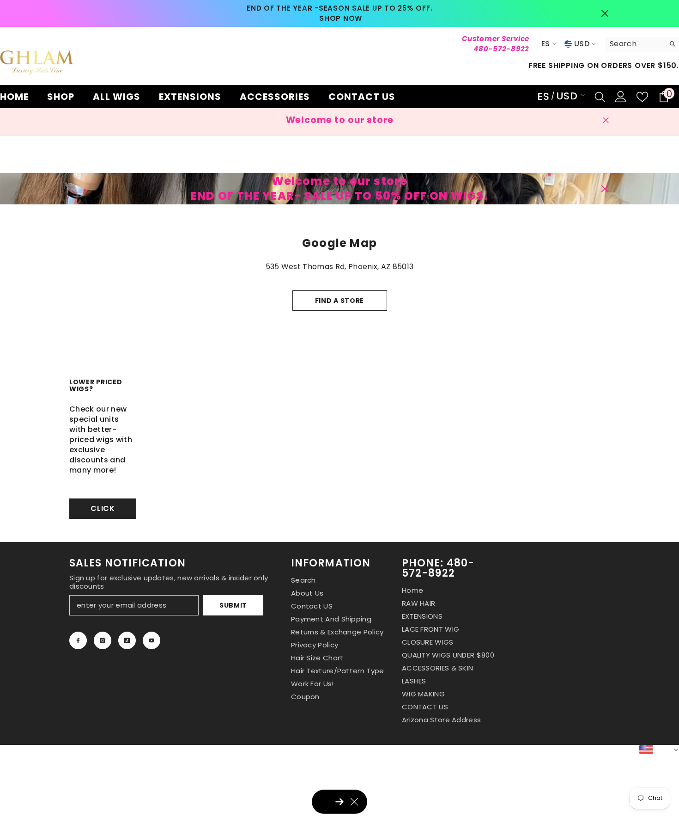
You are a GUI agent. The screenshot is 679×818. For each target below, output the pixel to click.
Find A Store (339, 300)
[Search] (642, 44)
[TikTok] (127, 640)
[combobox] (635, 44)
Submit (233, 605)
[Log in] (620, 96)
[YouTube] (151, 640)
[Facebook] (78, 640)
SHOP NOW (340, 18)
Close (605, 13)
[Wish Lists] (642, 97)
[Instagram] (102, 640)
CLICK (103, 508)
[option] (340, 13)
